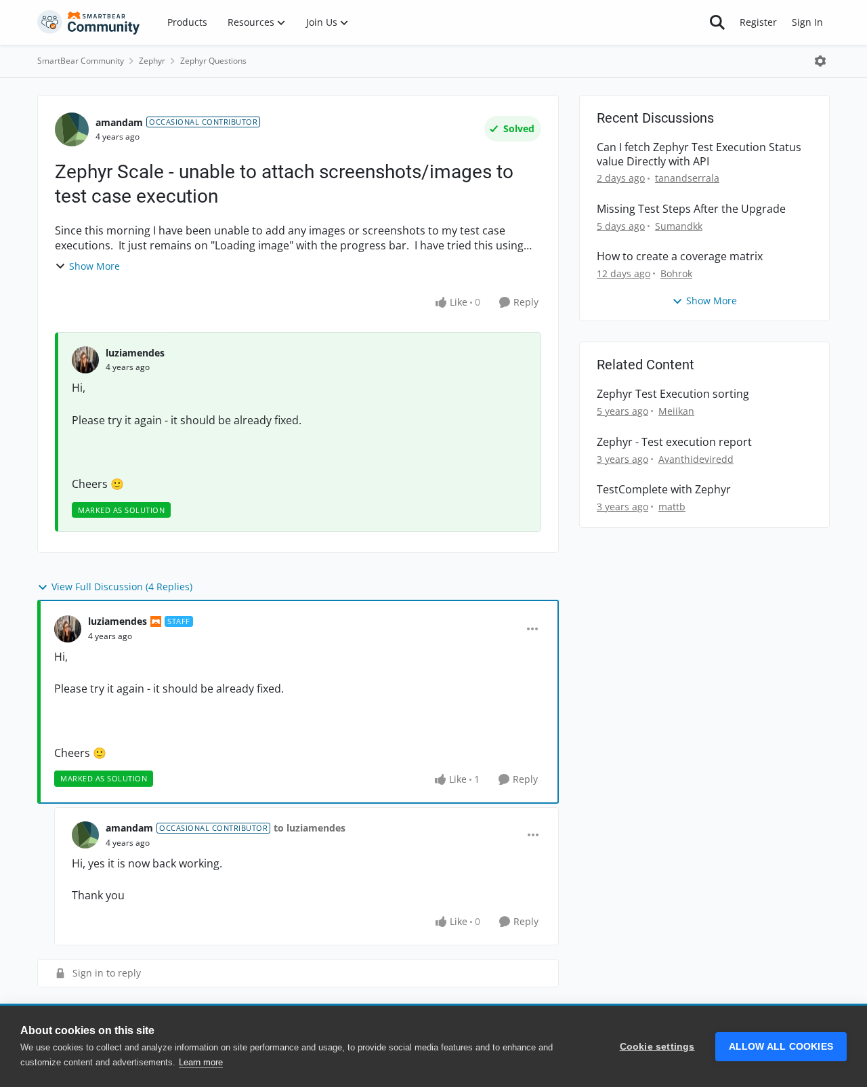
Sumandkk (678, 226)
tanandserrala (687, 177)
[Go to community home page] (88, 22)
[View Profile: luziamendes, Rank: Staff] (67, 628)
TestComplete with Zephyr (664, 490)
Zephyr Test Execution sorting (673, 394)
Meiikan (676, 411)
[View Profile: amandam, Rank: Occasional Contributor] (72, 129)
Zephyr (152, 60)
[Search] (717, 22)
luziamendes (135, 352)
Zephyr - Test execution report (674, 442)
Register (758, 22)
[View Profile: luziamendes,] (85, 359)
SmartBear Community (80, 60)
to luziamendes (309, 827)
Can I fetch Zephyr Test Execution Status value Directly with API (699, 154)
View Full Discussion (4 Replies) (121, 586)
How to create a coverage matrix (680, 256)
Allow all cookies (781, 1047)
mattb (671, 506)
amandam (119, 122)
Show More (94, 266)
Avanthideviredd (696, 459)
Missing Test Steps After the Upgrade (691, 209)
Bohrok (676, 273)
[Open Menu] (820, 61)
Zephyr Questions (213, 60)
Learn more (201, 1062)
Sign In (807, 22)
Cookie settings (657, 1047)
